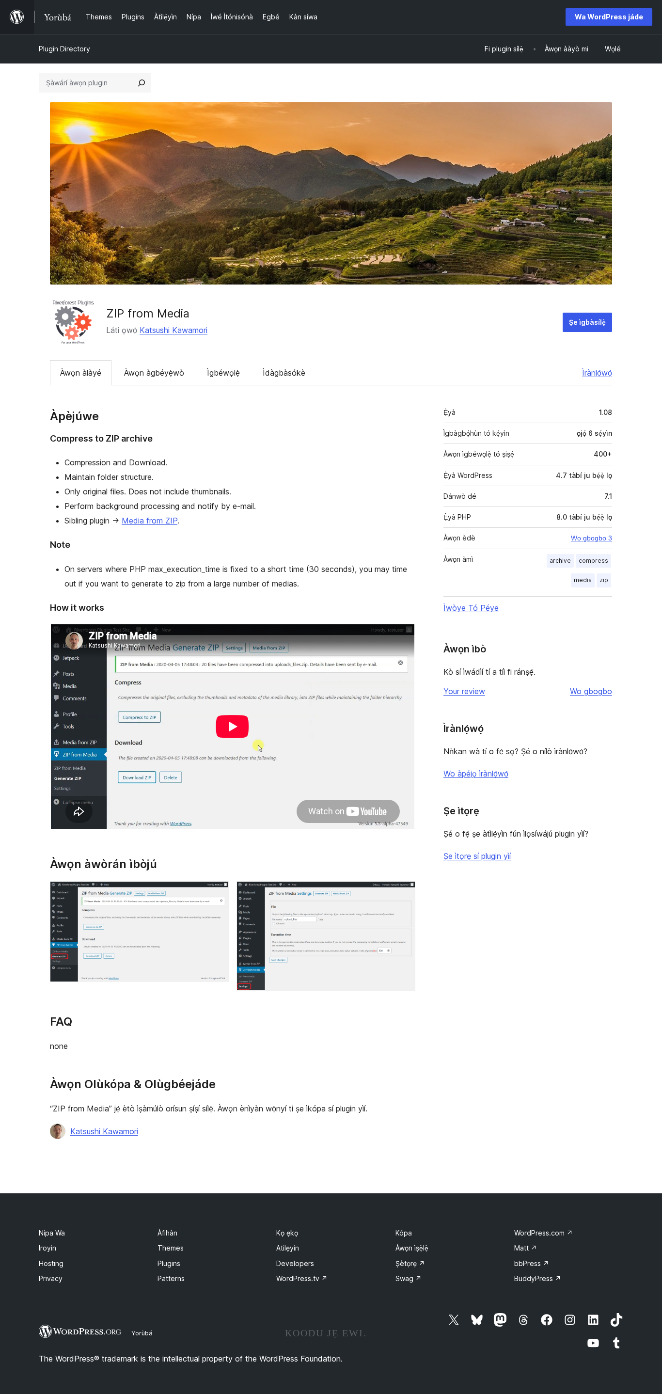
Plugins (169, 1263)
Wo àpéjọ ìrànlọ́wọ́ (475, 773)
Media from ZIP (149, 520)
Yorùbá (142, 1333)
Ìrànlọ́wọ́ (597, 373)
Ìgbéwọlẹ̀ (223, 373)
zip (603, 580)
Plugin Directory (64, 49)
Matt (525, 1248)
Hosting (51, 1263)
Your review (464, 691)
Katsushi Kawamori (173, 330)
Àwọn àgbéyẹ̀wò (154, 373)
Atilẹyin (287, 1248)
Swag (408, 1278)
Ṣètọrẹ (410, 1263)
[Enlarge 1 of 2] (216, 894)
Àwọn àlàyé (80, 373)
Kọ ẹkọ (287, 1233)
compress (593, 560)
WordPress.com (543, 1233)
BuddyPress (537, 1278)
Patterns (171, 1278)
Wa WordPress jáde (609, 17)
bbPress (531, 1263)
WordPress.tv (302, 1278)
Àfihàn (167, 1233)
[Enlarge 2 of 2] (402, 894)
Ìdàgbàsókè (284, 373)
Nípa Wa (52, 1233)
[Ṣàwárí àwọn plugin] (141, 83)
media (583, 580)
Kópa (403, 1233)
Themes (171, 1248)
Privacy (51, 1278)
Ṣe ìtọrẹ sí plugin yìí (477, 856)
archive (560, 560)
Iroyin (47, 1248)
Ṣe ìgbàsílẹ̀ (587, 322)
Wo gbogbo (591, 691)
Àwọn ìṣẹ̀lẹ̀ (411, 1248)
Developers (295, 1263)
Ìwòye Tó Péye (471, 608)
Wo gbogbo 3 (591, 538)
